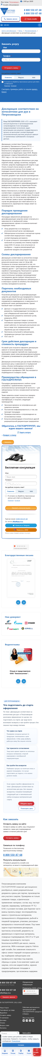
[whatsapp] (30, 1020)
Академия (5, 1053)
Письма (13, 1053)
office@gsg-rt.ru (17, 521)
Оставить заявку (12, 838)
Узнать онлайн (32, 19)
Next (24, 602)
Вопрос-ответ (4, 1025)
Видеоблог (3, 1013)
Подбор (21, 1053)
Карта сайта (27, 1033)
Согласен (21, 1045)
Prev (18, 602)
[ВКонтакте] (24, 1020)
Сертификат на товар (7, 1010)
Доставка (3, 1020)
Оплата (2, 1023)
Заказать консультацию (21, 508)
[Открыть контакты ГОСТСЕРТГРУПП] (21, 872)
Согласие (13, 86)
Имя (5, 47)
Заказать (7, 442)
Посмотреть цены (27, 808)
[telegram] (27, 1020)
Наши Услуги (4, 1008)
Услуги (29, 1053)
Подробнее (16, 1041)
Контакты (3, 1028)
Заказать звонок (12, 19)
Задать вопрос (25, 432)
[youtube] (33, 1020)
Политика (7, 86)
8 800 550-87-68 (32, 10)
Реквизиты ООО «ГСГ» (32, 988)
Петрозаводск (14, 2)
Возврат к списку (9, 435)
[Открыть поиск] (39, 25)
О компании (4, 1018)
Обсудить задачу (26, 804)
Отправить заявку (11, 68)
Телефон (7, 56)
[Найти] (17, 1032)
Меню (6, 25)
